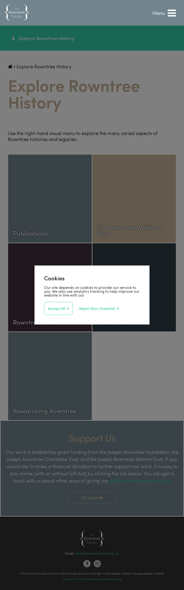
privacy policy (97, 295)
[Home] (17, 13)
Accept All (56, 308)
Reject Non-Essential (97, 308)
